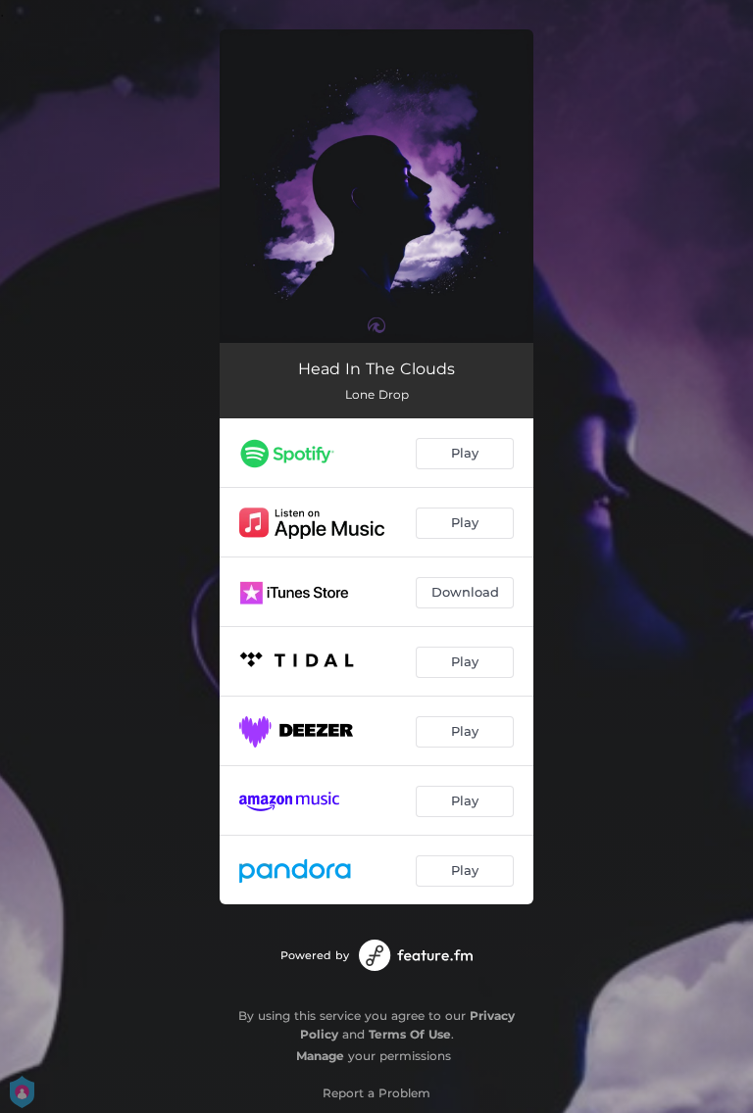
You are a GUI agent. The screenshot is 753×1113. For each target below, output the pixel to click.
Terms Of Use (410, 1034)
